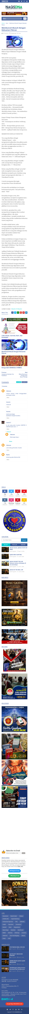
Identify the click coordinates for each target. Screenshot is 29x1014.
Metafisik (13, 930)
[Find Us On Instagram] (7, 999)
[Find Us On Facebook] (3, 999)
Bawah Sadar (14, 916)
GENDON (22, 921)
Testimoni (5, 935)
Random (23, 544)
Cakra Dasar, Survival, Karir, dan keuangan (12, 336)
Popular (14, 544)
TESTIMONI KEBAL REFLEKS (17, 947)
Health (4, 924)
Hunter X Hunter (16, 309)
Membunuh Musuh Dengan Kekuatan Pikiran (13, 352)
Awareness (5, 916)
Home (3, 23)
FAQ (16, 921)
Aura (7, 23)
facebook (24, 382)
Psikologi (17, 932)
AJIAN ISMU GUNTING (16, 554)
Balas (8, 397)
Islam (10, 927)
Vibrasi (23, 935)
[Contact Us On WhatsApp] (9, 999)
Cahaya (21, 916)
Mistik (4, 932)
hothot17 (8, 422)
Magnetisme (17, 927)
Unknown (8, 391)
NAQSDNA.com (18, 1012)
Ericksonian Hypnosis (8, 921)
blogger (19, 382)
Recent (6, 544)
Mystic (8, 454)
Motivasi (10, 932)
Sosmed (24, 932)
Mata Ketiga (5, 930)
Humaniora (18, 924)
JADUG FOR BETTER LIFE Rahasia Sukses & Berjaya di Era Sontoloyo (18, 563)
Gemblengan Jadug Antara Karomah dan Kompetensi (17, 968)
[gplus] (24, 1)
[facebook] (7, 1009)
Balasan (9, 431)
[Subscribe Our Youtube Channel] (5, 999)
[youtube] (26, 1)
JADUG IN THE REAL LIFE (16, 569)
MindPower (20, 930)
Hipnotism (10, 924)
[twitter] (21, 1)
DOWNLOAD (6, 918)
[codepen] (18, 1009)
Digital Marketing (15, 918)
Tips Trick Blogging (14, 935)
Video (4, 938)
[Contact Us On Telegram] (12, 999)
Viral (9, 938)
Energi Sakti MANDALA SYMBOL (12, 368)
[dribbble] (21, 1009)
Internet (4, 927)
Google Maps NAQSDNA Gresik (14, 1003)
